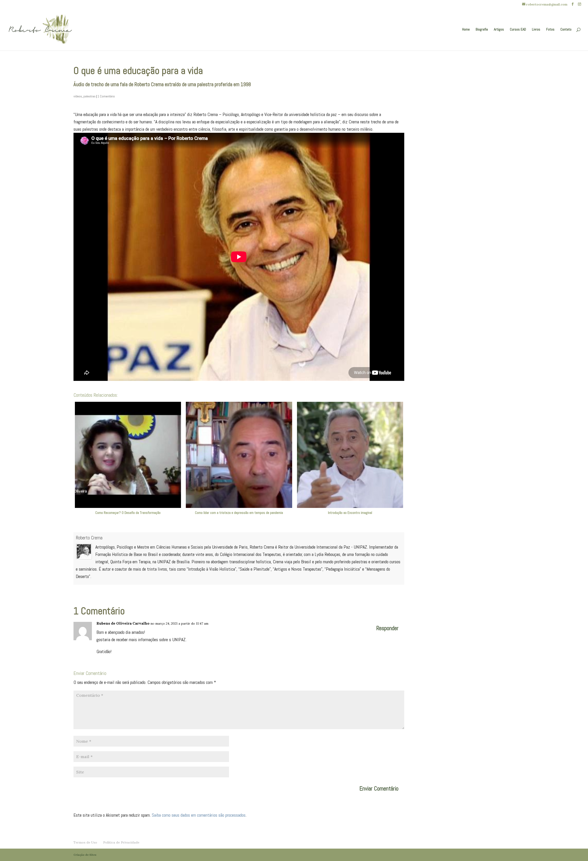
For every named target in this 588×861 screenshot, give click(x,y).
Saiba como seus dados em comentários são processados (199, 815)
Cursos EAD (518, 30)
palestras (89, 96)
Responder (387, 628)
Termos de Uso (85, 842)
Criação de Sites (85, 854)
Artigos (499, 30)
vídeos (78, 96)
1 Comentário (106, 96)
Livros (536, 30)
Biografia (482, 30)
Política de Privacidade (121, 842)
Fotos (550, 30)
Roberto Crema (89, 538)
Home (466, 30)
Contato (565, 30)
